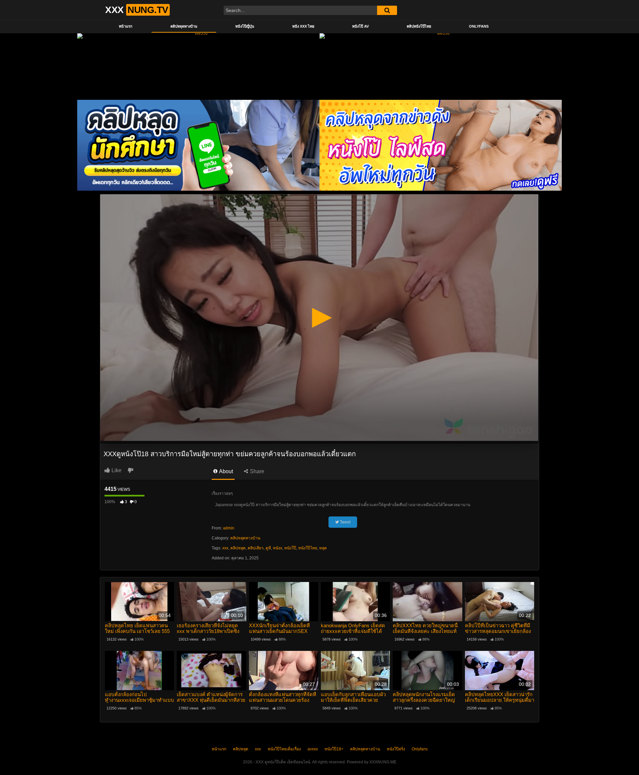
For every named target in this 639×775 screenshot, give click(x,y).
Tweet (344, 522)
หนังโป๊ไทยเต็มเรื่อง (284, 749)
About (225, 471)
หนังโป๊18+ (333, 749)
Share (256, 471)
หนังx (277, 548)
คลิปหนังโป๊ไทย (419, 26)
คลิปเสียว (256, 548)
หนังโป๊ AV (360, 26)
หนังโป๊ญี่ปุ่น (244, 26)
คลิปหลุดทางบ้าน (183, 26)
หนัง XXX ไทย (303, 26)
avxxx (313, 749)
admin (228, 528)
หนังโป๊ (290, 548)
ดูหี (268, 548)
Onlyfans (479, 26)
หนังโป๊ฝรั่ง (396, 749)
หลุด (323, 548)
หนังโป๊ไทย (307, 548)
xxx (225, 548)
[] (387, 10)
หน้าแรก (125, 26)
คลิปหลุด (238, 548)
